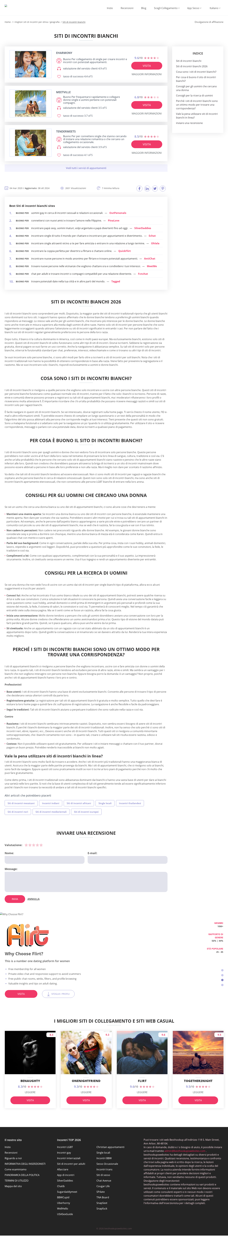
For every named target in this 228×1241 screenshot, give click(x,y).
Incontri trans (104, 1169)
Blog (143, 8)
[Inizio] (6, 6)
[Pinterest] (163, 188)
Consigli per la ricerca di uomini (194, 95)
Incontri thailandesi (130, 803)
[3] (33, 845)
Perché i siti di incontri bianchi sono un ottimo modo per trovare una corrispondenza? (197, 104)
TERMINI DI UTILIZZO (16, 1180)
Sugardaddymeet (67, 1191)
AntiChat (149, 258)
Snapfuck (101, 1208)
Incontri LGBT (65, 1147)
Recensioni (127, 8)
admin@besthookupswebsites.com (184, 1151)
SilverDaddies (142, 228)
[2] (30, 845)
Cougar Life (103, 1186)
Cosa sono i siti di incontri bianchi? (196, 71)
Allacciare (62, 1169)
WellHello (62, 1208)
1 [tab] (222, 970)
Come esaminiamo (16, 1169)
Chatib (61, 1186)
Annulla (33, 899)
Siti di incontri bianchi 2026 (192, 66)
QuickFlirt (124, 251)
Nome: (9, 853)
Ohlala (155, 243)
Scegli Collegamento (166, 8)
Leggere (30, 1092)
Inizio (110, 8)
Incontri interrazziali (68, 1158)
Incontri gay (64, 1152)
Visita (147, 66)
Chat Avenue (103, 1180)
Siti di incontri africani (79, 803)
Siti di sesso (103, 1175)
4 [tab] (222, 985)
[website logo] (30, 64)
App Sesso (193, 8)
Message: (11, 869)
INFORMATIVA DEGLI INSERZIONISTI (25, 1164)
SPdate (100, 1191)
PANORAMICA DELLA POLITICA (22, 1175)
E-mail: (92, 853)
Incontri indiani (50, 803)
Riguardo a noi (13, 1158)
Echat (152, 235)
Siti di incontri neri (18, 811)
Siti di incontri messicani (21, 803)
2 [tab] (222, 975)
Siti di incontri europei (86, 811)
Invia (15, 899)
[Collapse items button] (86, 168)
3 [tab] (222, 980)
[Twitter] (155, 188)
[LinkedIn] (147, 188)
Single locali (105, 803)
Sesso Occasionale (107, 1164)
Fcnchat (143, 274)
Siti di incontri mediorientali (51, 811)
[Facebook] (139, 188)
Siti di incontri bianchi (188, 61)
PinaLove (113, 220)
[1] (26, 845)
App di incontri (65, 1175)
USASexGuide (65, 1214)
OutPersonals (117, 213)
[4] (37, 845)
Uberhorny (63, 1203)
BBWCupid (63, 1197)
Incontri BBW (104, 1158)
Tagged (115, 281)
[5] (41, 845)
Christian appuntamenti (110, 1147)
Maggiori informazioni (147, 74)
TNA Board (102, 1197)
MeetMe (152, 266)
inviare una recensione (189, 123)
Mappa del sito (13, 1186)
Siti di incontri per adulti (71, 1164)
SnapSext (101, 1203)
